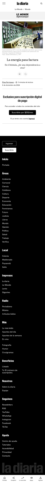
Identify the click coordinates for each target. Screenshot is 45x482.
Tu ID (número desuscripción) (9, 371)
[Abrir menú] (4, 3)
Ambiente (6, 179)
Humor (5, 349)
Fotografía (6, 345)
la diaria (5, 281)
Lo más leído (7, 328)
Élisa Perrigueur (8, 82)
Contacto (6, 456)
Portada (5, 165)
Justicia (5, 216)
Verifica (5, 242)
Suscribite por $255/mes (22, 112)
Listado (5, 366)
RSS (4, 408)
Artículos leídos (9, 314)
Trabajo (5, 238)
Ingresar (9, 143)
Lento (4, 288)
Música (5, 310)
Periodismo (7, 306)
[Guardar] (19, 74)
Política (5, 231)
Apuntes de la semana (12, 335)
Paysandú (6, 263)
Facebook (6, 423)
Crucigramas (7, 352)
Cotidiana (6, 190)
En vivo (5, 339)
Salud (4, 234)
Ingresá (32, 119)
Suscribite (9, 150)
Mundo (27, 9)
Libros (5, 219)
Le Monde (18, 9)
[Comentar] (25, 74)
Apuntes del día (9, 332)
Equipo (5, 390)
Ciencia (5, 186)
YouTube (6, 412)
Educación (6, 205)
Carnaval (6, 183)
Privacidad (7, 452)
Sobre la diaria (8, 387)
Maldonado (7, 260)
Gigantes (6, 292)
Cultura (5, 194)
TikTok (5, 427)
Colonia (5, 256)
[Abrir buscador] (41, 3)
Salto (4, 267)
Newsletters (7, 405)
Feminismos (7, 208)
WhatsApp (6, 416)
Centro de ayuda (9, 441)
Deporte (5, 197)
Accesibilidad (8, 448)
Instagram (6, 419)
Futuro (5, 212)
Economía (6, 201)
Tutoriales (6, 445)
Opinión (5, 227)
